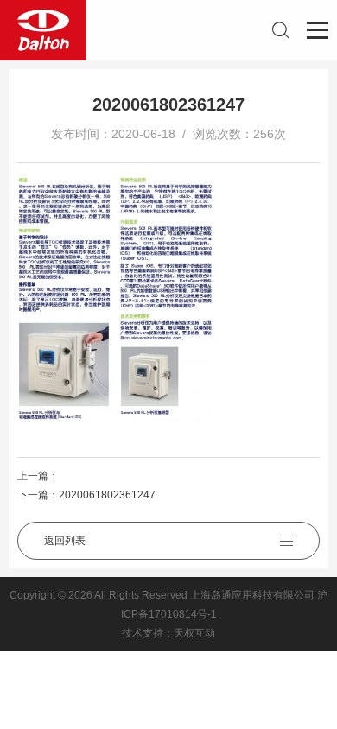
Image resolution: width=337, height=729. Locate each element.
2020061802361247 (107, 495)
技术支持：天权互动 (168, 633)
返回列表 (65, 541)
